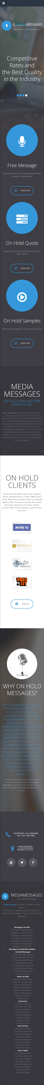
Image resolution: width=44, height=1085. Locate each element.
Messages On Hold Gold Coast (22, 933)
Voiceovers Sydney (23, 1012)
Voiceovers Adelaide (23, 1018)
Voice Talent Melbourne (22, 1064)
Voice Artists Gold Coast (23, 1031)
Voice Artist (6, 913)
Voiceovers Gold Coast (23, 1007)
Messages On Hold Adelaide (22, 944)
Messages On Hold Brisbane (22, 935)
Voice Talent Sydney (23, 1061)
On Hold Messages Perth (23, 971)
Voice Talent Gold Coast (23, 1056)
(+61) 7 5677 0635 (28, 835)
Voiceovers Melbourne (23, 1015)
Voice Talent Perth (22, 1070)
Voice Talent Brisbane (23, 1059)
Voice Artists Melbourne (22, 1039)
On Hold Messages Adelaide (23, 968)
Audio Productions (32, 910)
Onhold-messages (23, 974)
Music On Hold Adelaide (23, 993)
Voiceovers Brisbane (22, 1009)
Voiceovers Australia (23, 1004)
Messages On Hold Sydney (22, 938)
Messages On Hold (20, 913)
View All (25, 604)
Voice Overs (8, 910)
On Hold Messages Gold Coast (23, 957)
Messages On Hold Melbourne (22, 941)
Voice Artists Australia (23, 1028)
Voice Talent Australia (23, 1053)
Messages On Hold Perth (22, 946)
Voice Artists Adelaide (23, 1042)
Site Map (30, 904)
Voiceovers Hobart (23, 1023)
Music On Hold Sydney (23, 987)
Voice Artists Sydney (23, 1037)
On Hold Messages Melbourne (23, 966)
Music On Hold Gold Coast (23, 982)
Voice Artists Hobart (23, 1048)
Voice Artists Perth (22, 1045)
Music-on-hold (23, 998)
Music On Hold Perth (22, 996)
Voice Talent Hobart (23, 1072)
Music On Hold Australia (23, 979)
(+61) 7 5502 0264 (31, 833)
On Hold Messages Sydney (22, 963)
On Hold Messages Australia (23, 955)
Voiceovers (19, 910)
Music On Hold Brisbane (23, 985)
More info (25, 190)
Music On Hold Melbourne (22, 990)
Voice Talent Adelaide (23, 1067)
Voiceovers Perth (23, 1020)
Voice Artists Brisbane (23, 1034)
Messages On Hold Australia (22, 930)
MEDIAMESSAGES (26, 895)
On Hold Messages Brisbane (23, 960)
